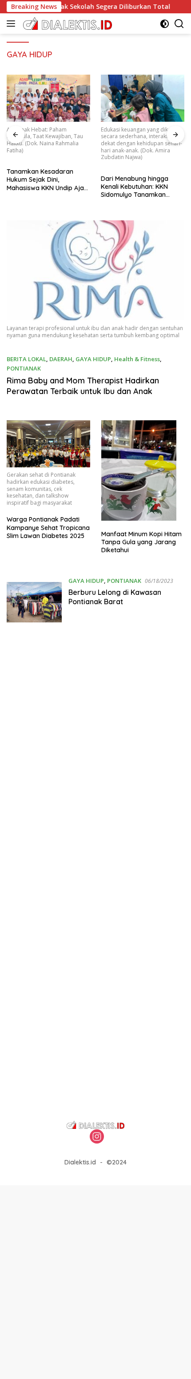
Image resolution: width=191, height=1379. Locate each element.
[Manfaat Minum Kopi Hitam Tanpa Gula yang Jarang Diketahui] (143, 470)
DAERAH (60, 359)
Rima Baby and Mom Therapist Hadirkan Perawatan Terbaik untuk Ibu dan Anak (83, 385)
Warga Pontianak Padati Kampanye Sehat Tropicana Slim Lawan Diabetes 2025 (48, 527)
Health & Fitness (137, 359)
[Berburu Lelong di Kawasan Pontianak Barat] (34, 604)
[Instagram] (97, 1137)
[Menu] (13, 23)
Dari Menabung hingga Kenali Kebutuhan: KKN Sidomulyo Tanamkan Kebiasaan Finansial (134, 187)
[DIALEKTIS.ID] (66, 23)
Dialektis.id (80, 1162)
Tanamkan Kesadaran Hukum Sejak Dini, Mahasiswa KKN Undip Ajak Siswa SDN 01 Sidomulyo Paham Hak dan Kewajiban (47, 179)
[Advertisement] (95, 753)
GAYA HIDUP (93, 359)
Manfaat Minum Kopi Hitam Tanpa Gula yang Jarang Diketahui (141, 542)
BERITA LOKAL (26, 359)
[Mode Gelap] (164, 23)
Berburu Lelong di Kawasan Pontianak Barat (114, 597)
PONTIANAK (24, 368)
